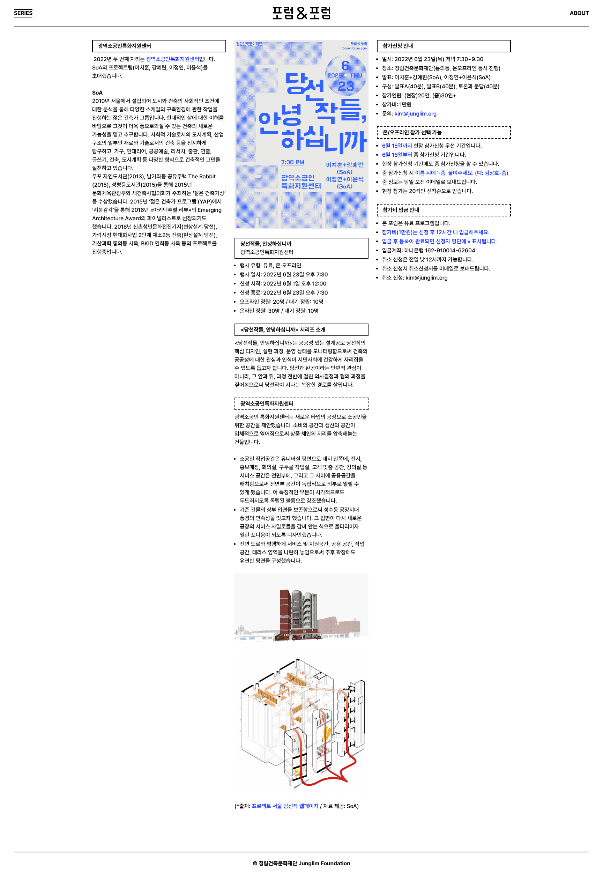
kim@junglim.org (416, 113)
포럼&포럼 (301, 13)
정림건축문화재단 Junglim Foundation (304, 863)
